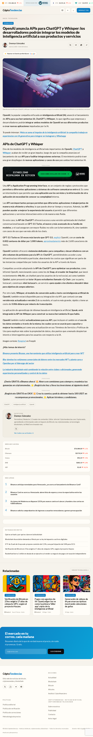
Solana (7, 458)
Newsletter (83, 10)
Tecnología (12, 18)
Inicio (5, 18)
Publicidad (52, 710)
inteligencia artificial (19, 404)
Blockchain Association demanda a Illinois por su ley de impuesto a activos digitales (36, 539)
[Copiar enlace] (86, 45)
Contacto (51, 714)
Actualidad (52, 678)
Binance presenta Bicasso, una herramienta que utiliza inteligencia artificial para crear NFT (43, 353)
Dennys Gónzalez (17, 43)
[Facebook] (21, 687)
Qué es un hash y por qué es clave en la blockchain (23, 534)
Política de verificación (11, 708)
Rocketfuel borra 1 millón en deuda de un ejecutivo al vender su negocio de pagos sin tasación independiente (45, 554)
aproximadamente (52, 241)
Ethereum (8, 453)
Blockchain (52, 681)
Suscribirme (55, 651)
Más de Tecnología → (80, 570)
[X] (16, 429)
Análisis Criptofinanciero (57, 693)
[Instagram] (10, 687)
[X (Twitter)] (5, 687)
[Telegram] (16, 687)
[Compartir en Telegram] (75, 45)
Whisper (7, 152)
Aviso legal (52, 718)
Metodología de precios (12, 717)
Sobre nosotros (54, 706)
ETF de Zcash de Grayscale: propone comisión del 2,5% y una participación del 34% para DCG (40, 544)
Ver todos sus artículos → (24, 433)
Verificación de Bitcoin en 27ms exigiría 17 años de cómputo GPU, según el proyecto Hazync (39, 549)
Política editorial (9, 705)
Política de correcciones (12, 712)
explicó (57, 237)
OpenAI (31, 404)
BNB (6, 463)
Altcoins (51, 689)
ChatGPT (77, 149)
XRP (6, 467)
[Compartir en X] (70, 45)
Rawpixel (22, 341)
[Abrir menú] (62, 10)
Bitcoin (7, 449)
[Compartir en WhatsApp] (81, 45)
